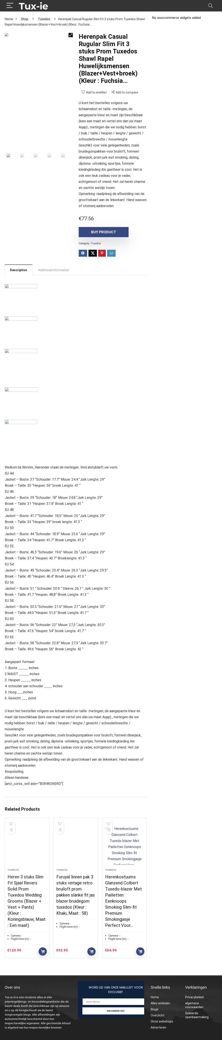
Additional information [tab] (53, 270)
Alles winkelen (160, 1003)
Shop (24, 19)
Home (9, 19)
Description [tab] (18, 270)
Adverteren (158, 1027)
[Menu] (10, 5)
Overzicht (157, 1015)
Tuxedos (44, 19)
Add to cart (43, 951)
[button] (71, 35)
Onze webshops (162, 1021)
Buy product (103, 232)
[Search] (210, 5)
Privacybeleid (194, 997)
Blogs (154, 1009)
